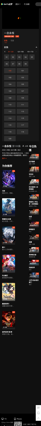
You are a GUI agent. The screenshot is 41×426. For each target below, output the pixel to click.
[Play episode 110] (10, 104)
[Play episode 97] (13, 63)
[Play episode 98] (19, 63)
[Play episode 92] (13, 57)
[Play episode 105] (22, 84)
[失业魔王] (8, 264)
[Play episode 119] (22, 131)
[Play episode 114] (10, 118)
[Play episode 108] (10, 97)
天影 (3, 191)
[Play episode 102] (10, 77)
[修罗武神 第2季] (8, 320)
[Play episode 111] (22, 104)
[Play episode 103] (22, 77)
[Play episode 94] (25, 57)
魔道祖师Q (5, 304)
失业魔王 (5, 275)
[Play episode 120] (10, 138)
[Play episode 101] (22, 70)
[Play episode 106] (10, 91)
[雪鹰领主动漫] (8, 207)
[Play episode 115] (22, 118)
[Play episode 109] (22, 97)
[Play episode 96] (6, 63)
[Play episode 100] (10, 70)
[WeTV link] (7, 4)
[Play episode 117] (22, 125)
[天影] (8, 179)
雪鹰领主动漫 (6, 219)
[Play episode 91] (6, 57)
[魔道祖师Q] (8, 292)
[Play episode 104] (10, 84)
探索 (28, 4)
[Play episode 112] (10, 111)
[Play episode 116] (10, 125)
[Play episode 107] (22, 91)
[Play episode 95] (32, 57)
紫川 (3, 247)
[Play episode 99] (25, 63)
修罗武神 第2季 (7, 332)
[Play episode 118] (10, 131)
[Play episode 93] (19, 57)
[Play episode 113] (22, 111)
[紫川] (8, 235)
